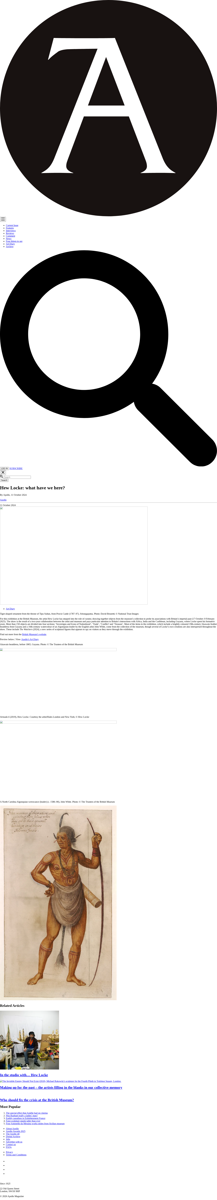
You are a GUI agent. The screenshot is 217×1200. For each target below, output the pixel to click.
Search (4, 480)
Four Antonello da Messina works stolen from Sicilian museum (35, 1123)
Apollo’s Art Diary (30, 639)
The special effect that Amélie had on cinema (27, 1113)
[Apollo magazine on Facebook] (7, 1161)
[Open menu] (3, 219)
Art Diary (10, 609)
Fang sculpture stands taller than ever (23, 1121)
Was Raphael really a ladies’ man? (22, 1115)
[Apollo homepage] (108, 108)
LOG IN (4, 468)
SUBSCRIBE (16, 468)
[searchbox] (17, 477)
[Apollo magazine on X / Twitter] (7, 1165)
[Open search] (108, 465)
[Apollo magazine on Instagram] (7, 1169)
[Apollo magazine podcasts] (7, 1173)
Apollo (3, 500)
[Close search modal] (3, 472)
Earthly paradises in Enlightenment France (25, 1118)
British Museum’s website (34, 634)
